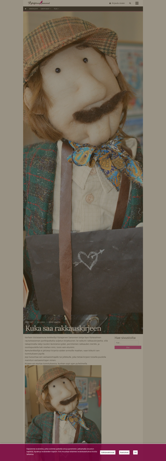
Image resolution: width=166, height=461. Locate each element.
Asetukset (124, 452)
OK (135, 452)
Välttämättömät (107, 452)
